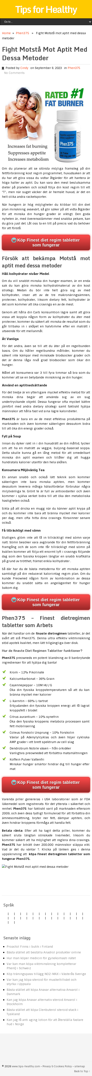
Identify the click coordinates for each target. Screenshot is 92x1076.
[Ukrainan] (79, 918)
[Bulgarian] (5, 918)
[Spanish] (23, 914)
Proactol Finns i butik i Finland (30, 946)
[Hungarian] (36, 918)
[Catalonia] (11, 922)
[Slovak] (61, 914)
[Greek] (73, 918)
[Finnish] (67, 914)
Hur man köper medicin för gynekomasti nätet (41, 958)
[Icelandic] (17, 922)
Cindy (24, 68)
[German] (11, 914)
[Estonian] (17, 918)
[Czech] (17, 914)
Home (6, 33)
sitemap (79, 1066)
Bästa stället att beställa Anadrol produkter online (44, 952)
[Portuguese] (48, 918)
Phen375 (22, 33)
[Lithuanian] (36, 914)
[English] (5, 914)
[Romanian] (54, 914)
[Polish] (48, 914)
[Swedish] (67, 918)
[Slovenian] (61, 918)
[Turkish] (73, 914)
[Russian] (54, 918)
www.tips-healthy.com (26, 1066)
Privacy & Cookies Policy (57, 1066)
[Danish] (11, 918)
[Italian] (30, 914)
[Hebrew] (79, 914)
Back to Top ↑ (82, 1071)
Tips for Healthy (46, 9)
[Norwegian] (42, 918)
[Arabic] (5, 922)
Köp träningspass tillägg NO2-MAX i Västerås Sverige (46, 974)
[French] (23, 918)
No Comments (14, 73)
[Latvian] (30, 918)
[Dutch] (42, 914)
